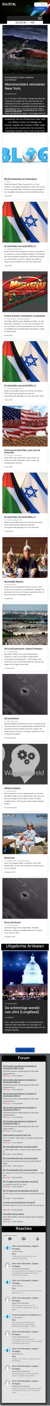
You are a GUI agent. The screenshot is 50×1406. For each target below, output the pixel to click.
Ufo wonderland (11, 718)
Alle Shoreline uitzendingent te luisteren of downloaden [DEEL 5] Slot (19, 1067)
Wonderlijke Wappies (14, 582)
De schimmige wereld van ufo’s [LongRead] (22, 1010)
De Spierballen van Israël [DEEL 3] (20, 246)
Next (45, 998)
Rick (8, 1076)
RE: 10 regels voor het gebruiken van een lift (20, 1181)
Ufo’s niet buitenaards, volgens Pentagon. (23, 649)
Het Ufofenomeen (12, 651)
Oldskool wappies (12, 788)
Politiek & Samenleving (14, 249)
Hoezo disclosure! (12, 922)
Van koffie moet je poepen (13, 1214)
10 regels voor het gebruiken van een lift (19, 1202)
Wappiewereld (11, 319)
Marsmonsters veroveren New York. (25, 86)
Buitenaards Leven (14, 77)
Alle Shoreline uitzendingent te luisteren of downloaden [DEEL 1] (19, 1122)
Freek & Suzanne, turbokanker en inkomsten (24, 316)
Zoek (41, 9)
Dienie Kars (9, 858)
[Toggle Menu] (40, 18)
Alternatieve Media (23, 319)
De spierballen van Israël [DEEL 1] (19, 517)
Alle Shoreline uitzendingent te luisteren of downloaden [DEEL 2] (19, 1108)
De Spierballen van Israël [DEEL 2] (20, 385)
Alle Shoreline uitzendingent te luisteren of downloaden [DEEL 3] (19, 1095)
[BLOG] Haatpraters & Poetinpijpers (20, 179)
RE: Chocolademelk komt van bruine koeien (20, 1147)
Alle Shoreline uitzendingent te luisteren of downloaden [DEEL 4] (19, 1081)
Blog (8, 182)
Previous (4, 998)
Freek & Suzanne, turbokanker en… (27, 1315)
